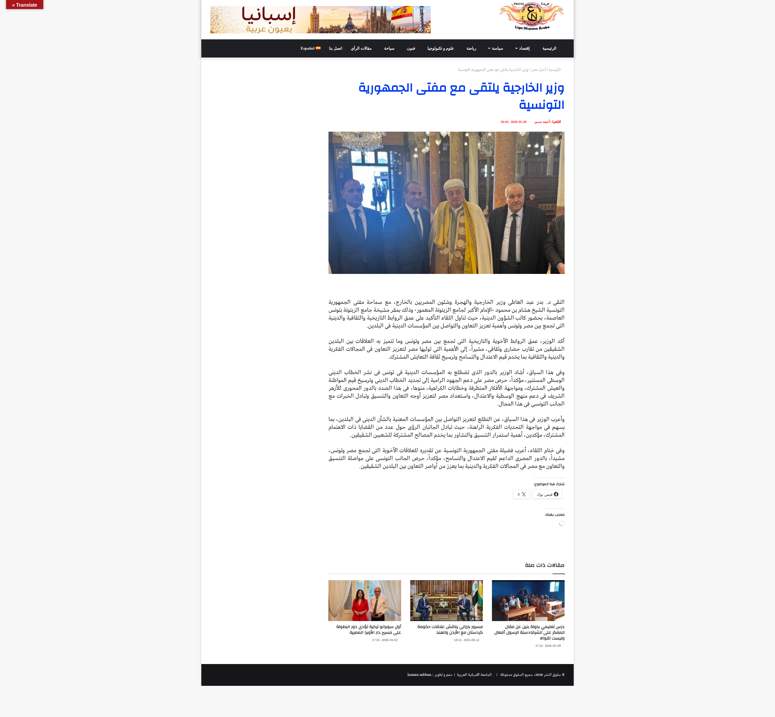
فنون (411, 48)
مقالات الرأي (362, 48)
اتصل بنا (335, 48)
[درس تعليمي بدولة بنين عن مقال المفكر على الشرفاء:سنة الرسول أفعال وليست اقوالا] (528, 600)
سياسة (498, 48)
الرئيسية (549, 48)
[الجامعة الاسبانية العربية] (532, 16)
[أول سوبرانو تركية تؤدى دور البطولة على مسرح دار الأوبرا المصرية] (364, 600)
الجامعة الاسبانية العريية (474, 674)
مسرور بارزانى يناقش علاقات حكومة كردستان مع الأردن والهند (450, 629)
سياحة (389, 48)
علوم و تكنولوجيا (441, 48)
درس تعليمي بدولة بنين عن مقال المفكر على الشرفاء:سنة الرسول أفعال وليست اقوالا (529, 632)
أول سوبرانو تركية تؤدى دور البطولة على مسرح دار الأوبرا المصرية (368, 629)
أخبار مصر (538, 69)
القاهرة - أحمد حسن (548, 122)
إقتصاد (525, 48)
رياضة (472, 48)
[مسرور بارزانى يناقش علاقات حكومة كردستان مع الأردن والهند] (446, 600)
